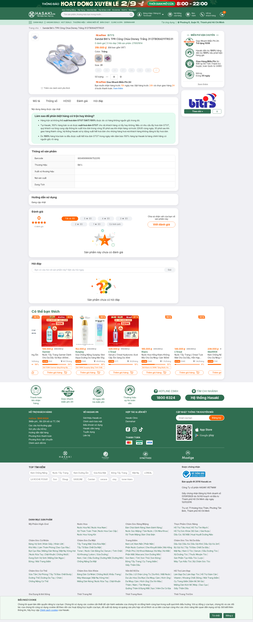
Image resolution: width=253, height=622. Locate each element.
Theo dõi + (197, 111)
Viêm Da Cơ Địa (163, 588)
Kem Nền (138, 544)
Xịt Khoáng (82, 554)
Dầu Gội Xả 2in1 (211, 544)
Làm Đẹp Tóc (193, 574)
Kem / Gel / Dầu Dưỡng (88, 558)
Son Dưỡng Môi (152, 554)
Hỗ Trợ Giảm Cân (209, 574)
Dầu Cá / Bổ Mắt (181, 534)
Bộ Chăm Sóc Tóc (201, 561)
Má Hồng (167, 547)
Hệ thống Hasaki (205, 398)
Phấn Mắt (129, 554)
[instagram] (134, 429)
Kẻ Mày (158, 551)
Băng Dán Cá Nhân (86, 574)
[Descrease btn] (107, 77)
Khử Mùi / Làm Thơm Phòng (42, 547)
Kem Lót (129, 544)
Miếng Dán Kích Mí (183, 585)
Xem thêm (118, 88)
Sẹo (153, 588)
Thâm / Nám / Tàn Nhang (137, 585)
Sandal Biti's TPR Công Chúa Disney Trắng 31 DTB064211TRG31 (73, 28)
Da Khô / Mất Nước (161, 574)
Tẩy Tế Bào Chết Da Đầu (197, 547)
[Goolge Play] (204, 435)
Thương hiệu (79, 22)
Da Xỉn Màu (155, 581)
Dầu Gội (177, 544)
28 (131, 70)
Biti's (111, 35)
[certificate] (203, 474)
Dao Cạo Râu (62, 547)
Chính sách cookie (49, 610)
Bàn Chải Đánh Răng (135, 527)
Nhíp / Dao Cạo (200, 585)
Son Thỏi (145, 558)
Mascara (140, 554)
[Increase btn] (121, 77)
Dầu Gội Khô (197, 544)
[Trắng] (98, 58)
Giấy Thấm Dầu (132, 565)
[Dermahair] (105, 455)
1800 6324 (166, 398)
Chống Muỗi (62, 554)
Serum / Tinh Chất (113, 551)
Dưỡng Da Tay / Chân (51, 578)
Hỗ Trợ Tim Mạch (199, 527)
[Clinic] (65, 455)
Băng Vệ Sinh (35, 544)
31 (156, 70)
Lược (200, 558)
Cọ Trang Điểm (150, 561)
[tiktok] (141, 429)
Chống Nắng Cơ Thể (38, 581)
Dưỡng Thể (34, 578)
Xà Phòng (43, 574)
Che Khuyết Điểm (154, 547)
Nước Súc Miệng (133, 531)
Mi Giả (201, 581)
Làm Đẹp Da (180, 574)
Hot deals (66, 22)
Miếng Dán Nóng (50, 551)
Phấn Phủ (130, 551)
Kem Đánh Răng (154, 527)
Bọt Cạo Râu (35, 551)
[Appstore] (204, 430)
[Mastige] (188, 455)
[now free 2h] (100, 35)
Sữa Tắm (33, 574)
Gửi (169, 270)
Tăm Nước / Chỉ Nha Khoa (155, 531)
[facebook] (128, 429)
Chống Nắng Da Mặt (86, 561)
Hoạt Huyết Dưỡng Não (202, 534)
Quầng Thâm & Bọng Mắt (137, 588)
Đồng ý (229, 615)
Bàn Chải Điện (148, 534)
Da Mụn (141, 578)
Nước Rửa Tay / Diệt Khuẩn (42, 554)
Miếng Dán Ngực (56, 558)
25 (106, 70)
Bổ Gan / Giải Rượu (201, 531)
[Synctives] (146, 455)
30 (148, 70)
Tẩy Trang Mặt (84, 544)
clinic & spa (117, 22)
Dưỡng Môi (117, 558)
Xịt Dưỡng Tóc (181, 554)
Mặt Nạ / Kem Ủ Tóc (183, 551)
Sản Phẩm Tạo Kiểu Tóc (185, 558)
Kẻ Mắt (166, 551)
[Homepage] (42, 14)
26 (115, 70)
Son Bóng (155, 558)
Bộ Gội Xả (178, 547)
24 (98, 70)
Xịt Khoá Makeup (145, 551)
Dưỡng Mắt (105, 558)
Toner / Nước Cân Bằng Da (90, 551)
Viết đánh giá (161, 224)
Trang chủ (34, 28)
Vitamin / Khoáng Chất (184, 578)
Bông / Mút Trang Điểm (40, 561)
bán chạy (105, 22)
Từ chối (216, 615)
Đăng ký (216, 417)
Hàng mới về (93, 22)
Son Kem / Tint (132, 558)
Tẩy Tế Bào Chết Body (60, 574)
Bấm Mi (192, 581)
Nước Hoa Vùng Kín (86, 534)
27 (123, 70)
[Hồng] (108, 58)
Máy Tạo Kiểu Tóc (183, 561)
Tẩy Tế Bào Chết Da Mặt (89, 547)
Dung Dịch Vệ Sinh (38, 558)
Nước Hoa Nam (99, 527)
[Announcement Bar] (126, 3)
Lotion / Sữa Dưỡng (98, 554)
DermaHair (129, 22)
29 (140, 70)
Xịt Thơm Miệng (132, 534)
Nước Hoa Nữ (83, 527)
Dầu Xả (186, 544)
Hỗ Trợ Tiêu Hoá (182, 527)
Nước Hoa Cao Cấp (107, 531)
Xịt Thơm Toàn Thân (87, 531)
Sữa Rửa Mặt (99, 544)
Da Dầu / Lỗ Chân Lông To (138, 574)
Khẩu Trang (114, 574)
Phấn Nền (148, 544)
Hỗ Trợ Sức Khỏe (182, 531)
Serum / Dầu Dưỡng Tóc (206, 551)
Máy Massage (84, 578)
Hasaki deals (53, 22)
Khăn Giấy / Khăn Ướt (53, 544)
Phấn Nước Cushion (134, 547)
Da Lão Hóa (131, 578)
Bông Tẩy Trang (133, 561)
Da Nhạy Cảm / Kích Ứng (158, 578)
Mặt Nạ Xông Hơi (67, 551)
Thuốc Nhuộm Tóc (198, 554)
